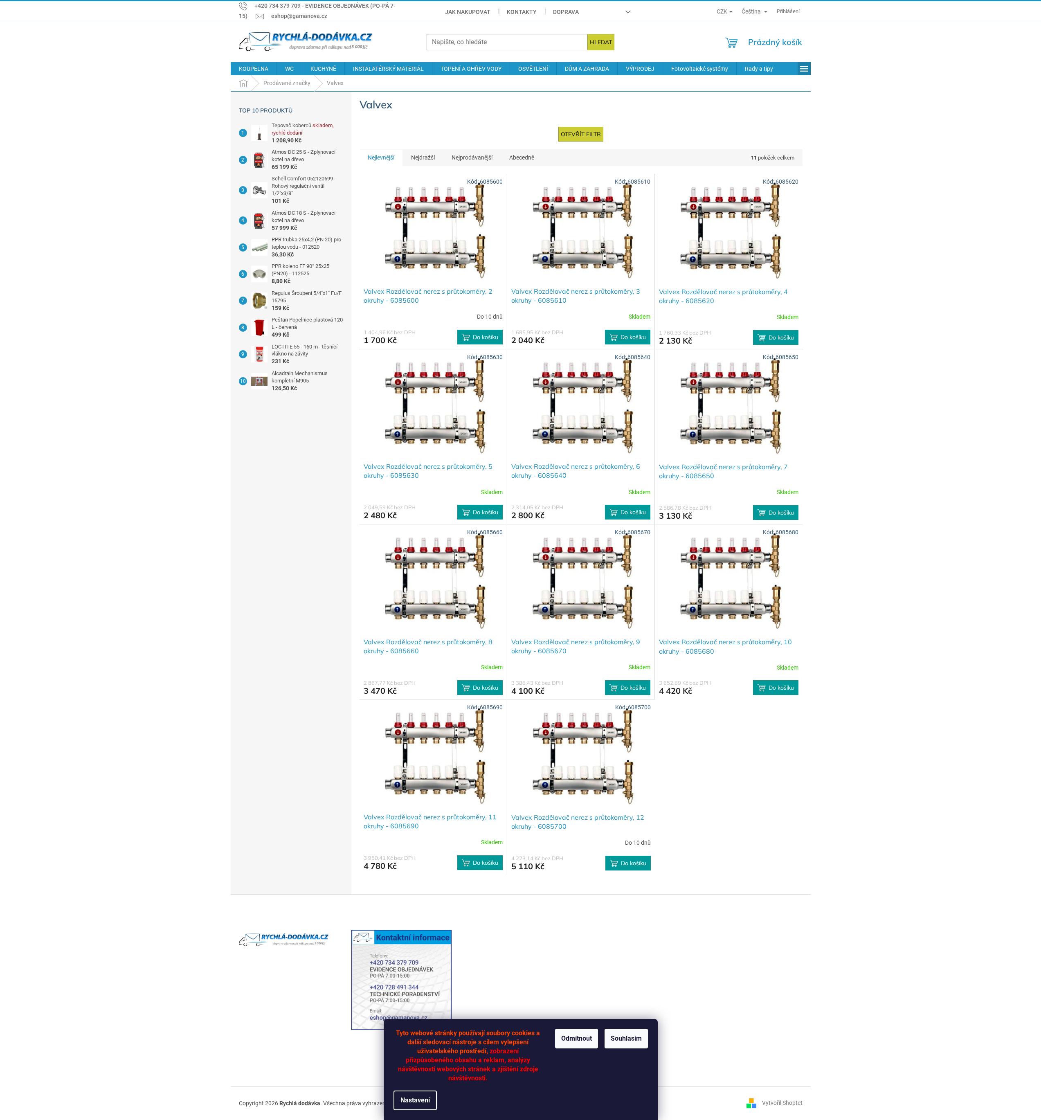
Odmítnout (576, 1038)
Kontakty (522, 12)
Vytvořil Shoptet (782, 1103)
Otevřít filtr (581, 134)
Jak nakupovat (467, 12)
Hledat (601, 42)
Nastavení (415, 1100)
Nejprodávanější (472, 157)
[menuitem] (254, 68)
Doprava (566, 12)
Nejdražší (423, 157)
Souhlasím (626, 1038)
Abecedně (521, 157)
